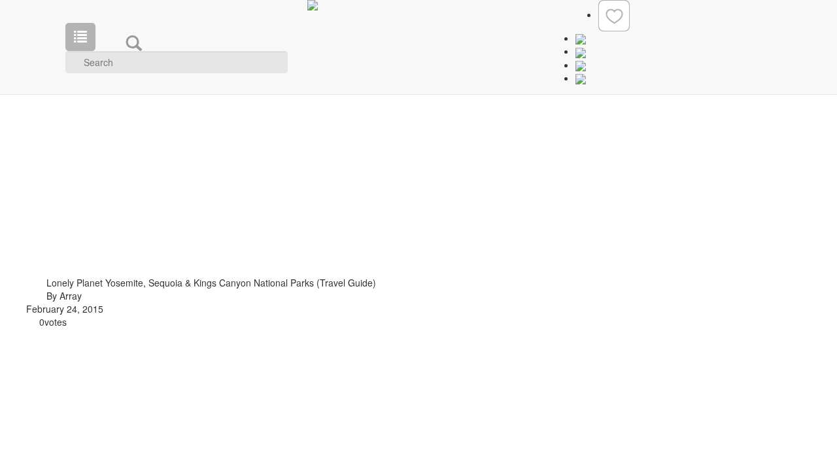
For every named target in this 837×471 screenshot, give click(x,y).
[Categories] (80, 37)
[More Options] (580, 82)
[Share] (580, 64)
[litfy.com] (418, 5)
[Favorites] (614, 14)
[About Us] (580, 37)
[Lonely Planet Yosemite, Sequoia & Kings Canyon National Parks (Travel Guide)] (24, 287)
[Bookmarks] (580, 51)
